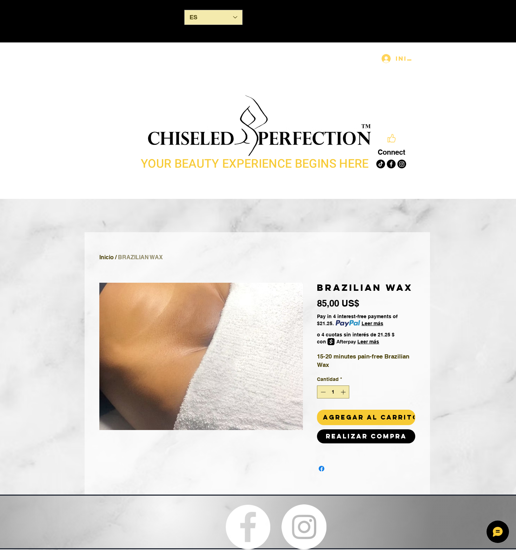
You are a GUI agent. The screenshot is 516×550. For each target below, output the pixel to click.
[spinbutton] (333, 392)
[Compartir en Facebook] (321, 468)
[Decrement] (322, 392)
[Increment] (343, 392)
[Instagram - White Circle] (304, 526)
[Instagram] (401, 164)
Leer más (372, 323)
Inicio (106, 257)
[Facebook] (391, 164)
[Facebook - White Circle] (247, 526)
